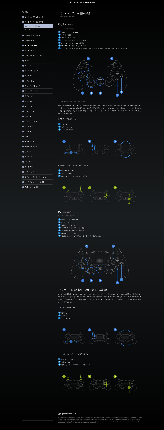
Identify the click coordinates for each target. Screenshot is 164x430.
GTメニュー (29, 162)
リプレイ (28, 152)
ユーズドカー (29, 76)
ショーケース (29, 111)
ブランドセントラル (32, 71)
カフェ (27, 61)
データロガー (29, 167)
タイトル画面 (29, 50)
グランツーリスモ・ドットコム (35, 177)
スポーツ (28, 131)
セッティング (29, 141)
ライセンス (28, 96)
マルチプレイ (29, 126)
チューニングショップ (32, 86)
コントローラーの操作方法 (34, 22)
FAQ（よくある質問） (32, 187)
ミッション (28, 101)
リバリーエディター (32, 121)
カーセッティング (31, 146)
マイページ (28, 157)
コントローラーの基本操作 (33, 26)
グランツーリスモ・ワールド (35, 55)
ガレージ (28, 66)
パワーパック (29, 172)
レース (27, 136)
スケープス (28, 106)
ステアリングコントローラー (33, 29)
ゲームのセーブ (30, 40)
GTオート (28, 116)
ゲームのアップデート (32, 35)
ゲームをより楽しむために (34, 17)
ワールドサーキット (32, 91)
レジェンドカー (30, 81)
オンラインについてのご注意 (35, 182)
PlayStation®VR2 (31, 45)
